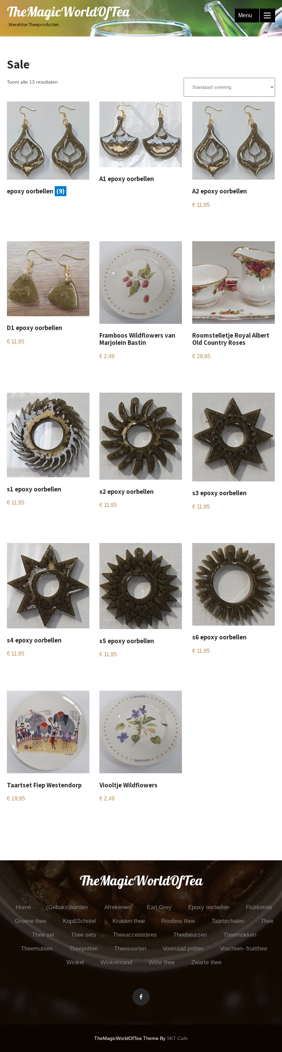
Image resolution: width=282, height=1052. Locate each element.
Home (23, 907)
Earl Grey (159, 907)
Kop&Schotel (79, 921)
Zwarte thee (206, 962)
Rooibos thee (178, 921)
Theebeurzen (190, 935)
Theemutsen (37, 948)
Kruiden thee (128, 921)
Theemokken (239, 935)
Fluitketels (259, 907)
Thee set (43, 935)
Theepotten (83, 948)
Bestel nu (115, 196)
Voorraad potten (183, 948)
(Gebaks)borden (67, 907)
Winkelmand (116, 962)
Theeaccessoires (135, 935)
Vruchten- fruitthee (243, 948)
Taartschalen (227, 921)
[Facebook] (141, 997)
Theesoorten (130, 948)
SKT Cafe (177, 1038)
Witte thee (162, 962)
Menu (245, 15)
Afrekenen (117, 907)
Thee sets (83, 935)
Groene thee (30, 921)
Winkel (75, 962)
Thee (267, 921)
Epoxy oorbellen (208, 907)
